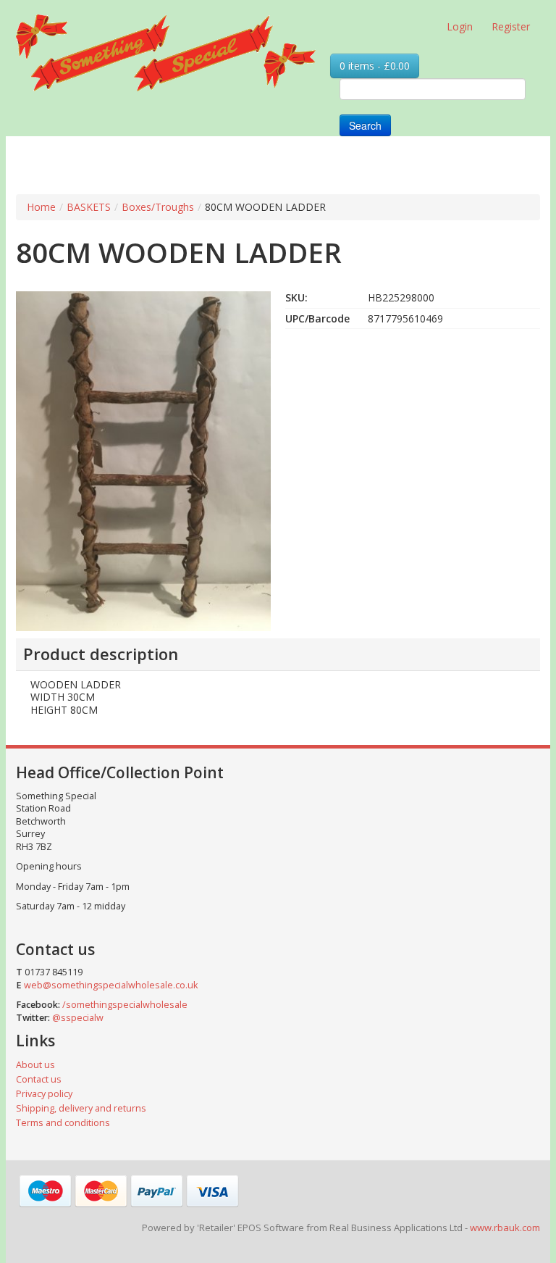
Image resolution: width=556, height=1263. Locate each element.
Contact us (39, 1079)
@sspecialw (78, 1018)
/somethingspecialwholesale (125, 1005)
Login (460, 26)
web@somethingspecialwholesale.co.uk (111, 985)
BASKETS (89, 207)
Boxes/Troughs (158, 207)
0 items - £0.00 (375, 65)
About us (35, 1065)
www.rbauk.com (505, 1227)
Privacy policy (44, 1094)
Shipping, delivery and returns (81, 1108)
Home (41, 207)
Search (365, 125)
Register (511, 26)
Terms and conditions (63, 1123)
